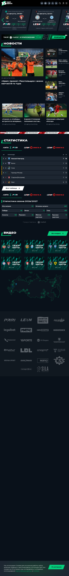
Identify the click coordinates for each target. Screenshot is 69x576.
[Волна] (20, 285)
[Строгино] (14, 285)
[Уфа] (24, 288)
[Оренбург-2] (19, 292)
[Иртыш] (28, 292)
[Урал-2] (25, 289)
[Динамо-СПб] (17, 281)
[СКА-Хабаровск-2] (52, 296)
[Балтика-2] (10, 281)
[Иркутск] (34, 295)
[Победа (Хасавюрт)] (12, 294)
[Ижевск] (24, 285)
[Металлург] (14, 289)
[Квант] (15, 287)
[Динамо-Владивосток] (52, 300)
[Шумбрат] (18, 286)
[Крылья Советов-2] (19, 290)
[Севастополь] (8, 289)
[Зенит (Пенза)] (17, 288)
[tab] (11, 148)
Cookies (36, 571)
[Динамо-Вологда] (19, 282)
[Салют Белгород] (12, 287)
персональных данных (24, 571)
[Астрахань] (15, 291)
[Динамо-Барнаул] (30, 294)
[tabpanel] (34, 209)
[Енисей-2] (34, 292)
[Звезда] (15, 281)
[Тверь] (15, 283)
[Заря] (11, 289)
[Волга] (20, 288)
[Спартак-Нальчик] (12, 293)
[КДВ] (31, 291)
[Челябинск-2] (24, 290)
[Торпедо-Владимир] (17, 284)
